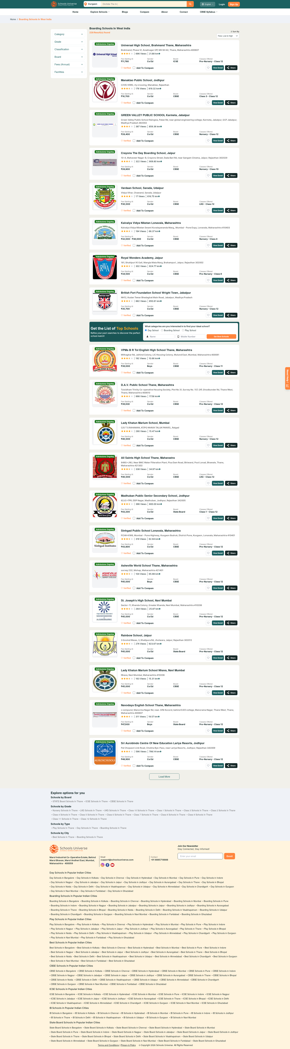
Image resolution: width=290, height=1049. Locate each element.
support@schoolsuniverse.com (117, 859)
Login (222, 4)
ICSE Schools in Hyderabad (116, 994)
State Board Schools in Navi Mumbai (138, 1040)
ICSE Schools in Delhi (218, 998)
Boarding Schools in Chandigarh (66, 914)
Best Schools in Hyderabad (141, 947)
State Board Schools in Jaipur (191, 1031)
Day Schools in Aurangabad (163, 882)
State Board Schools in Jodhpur (223, 1031)
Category (59, 34)
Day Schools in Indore (212, 877)
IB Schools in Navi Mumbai (183, 1017)
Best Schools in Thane (191, 951)
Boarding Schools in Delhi (148, 909)
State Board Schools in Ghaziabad (209, 1040)
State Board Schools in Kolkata (99, 1027)
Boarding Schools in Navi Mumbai (131, 914)
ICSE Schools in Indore (193, 994)
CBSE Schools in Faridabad (123, 984)
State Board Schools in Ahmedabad (68, 1040)
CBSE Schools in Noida (62, 979)
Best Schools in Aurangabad (164, 951)
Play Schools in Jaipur (112, 928)
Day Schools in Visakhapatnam (111, 886)
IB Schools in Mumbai (157, 1013)
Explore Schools (98, 11)
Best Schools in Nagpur (62, 951)
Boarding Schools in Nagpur (92, 905)
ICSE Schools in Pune (168, 994)
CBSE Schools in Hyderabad (145, 970)
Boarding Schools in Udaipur (213, 909)
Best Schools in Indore (215, 947)
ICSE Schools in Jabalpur (63, 998)
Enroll (230, 856)
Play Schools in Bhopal (215, 928)
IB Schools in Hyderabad (133, 1013)
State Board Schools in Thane (65, 1036)
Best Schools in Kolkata (88, 947)
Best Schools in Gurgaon (225, 956)
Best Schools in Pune (192, 947)
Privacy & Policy (128, 1045)
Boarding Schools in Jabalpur (123, 905)
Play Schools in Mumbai (167, 924)
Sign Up (234, 4)
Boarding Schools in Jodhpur (181, 905)
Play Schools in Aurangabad (164, 928)
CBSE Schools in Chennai (117, 970)
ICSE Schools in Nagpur (217, 994)
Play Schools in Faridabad (93, 937)
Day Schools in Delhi (83, 886)
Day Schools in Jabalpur (86, 882)
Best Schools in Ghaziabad (122, 960)
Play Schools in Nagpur (62, 928)
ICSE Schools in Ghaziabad (215, 1002)
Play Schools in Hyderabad (140, 924)
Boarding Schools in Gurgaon (98, 914)
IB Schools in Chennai (108, 1013)
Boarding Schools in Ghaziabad (197, 914)
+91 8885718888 (159, 859)
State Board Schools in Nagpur (126, 1031)
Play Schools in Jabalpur (87, 928)
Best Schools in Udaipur (141, 956)
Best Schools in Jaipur (112, 951)
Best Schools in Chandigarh (197, 956)
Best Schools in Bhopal (216, 951)
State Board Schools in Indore (95, 1031)
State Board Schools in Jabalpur (159, 1031)
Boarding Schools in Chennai (125, 901)
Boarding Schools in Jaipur (152, 905)
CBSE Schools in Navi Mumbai (93, 984)
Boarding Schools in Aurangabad (213, 905)
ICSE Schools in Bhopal (194, 998)
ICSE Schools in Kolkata (89, 994)
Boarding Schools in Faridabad (164, 914)
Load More (164, 776)
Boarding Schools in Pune (216, 901)
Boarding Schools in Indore (64, 905)
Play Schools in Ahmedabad (167, 933)
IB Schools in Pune (179, 1013)
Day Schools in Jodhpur (135, 882)
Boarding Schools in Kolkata (95, 901)
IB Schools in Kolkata (85, 1013)
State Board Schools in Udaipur (198, 1036)
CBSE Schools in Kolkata (90, 970)
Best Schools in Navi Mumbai (65, 960)
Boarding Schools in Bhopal (92, 909)
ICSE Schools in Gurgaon (156, 1002)
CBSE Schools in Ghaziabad (152, 984)
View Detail (218, 67)
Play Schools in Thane (190, 928)
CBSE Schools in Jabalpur (89, 975)
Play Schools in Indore (214, 924)
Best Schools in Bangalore (62, 947)
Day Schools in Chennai (112, 877)
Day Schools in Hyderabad (139, 877)
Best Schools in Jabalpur (87, 951)
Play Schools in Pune (191, 924)
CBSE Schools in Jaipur (116, 975)
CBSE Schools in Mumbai (174, 970)
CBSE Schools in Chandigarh (205, 979)
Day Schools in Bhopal (213, 882)
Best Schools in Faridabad (93, 960)
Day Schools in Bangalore (62, 877)
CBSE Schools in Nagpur (63, 975)
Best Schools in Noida (61, 956)
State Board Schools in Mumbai (200, 1027)
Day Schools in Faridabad (93, 890)
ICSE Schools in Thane (169, 998)
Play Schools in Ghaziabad (121, 937)
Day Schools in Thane (189, 882)
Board (58, 56)
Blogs (125, 11)
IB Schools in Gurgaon (157, 1017)
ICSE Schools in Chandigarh (127, 1002)
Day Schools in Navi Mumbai (64, 890)
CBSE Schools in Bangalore (63, 970)
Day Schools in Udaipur (139, 886)
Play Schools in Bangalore (62, 924)
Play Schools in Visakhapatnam (112, 933)
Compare (144, 11)
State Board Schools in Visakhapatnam (161, 1036)
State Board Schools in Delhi (127, 1036)
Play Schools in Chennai (113, 924)
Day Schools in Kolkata (88, 877)
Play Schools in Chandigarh (197, 933)
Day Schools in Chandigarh (195, 886)
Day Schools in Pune (189, 877)
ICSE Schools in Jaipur (88, 998)
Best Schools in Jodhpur (137, 951)
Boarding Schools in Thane (64, 909)
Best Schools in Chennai (113, 947)
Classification (62, 49)
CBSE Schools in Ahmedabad (174, 979)
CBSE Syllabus (207, 11)
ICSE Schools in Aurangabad (142, 998)
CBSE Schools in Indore (224, 970)
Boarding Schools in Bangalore (64, 901)
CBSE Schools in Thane (199, 975)
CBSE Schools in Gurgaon (63, 984)
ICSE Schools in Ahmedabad (98, 1002)
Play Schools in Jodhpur (136, 928)
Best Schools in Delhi (84, 956)
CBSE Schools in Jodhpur (142, 975)
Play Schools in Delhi (84, 933)
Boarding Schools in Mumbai (187, 901)
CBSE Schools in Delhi (86, 979)
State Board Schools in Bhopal (96, 1036)
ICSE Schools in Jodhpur (114, 998)
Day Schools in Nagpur (62, 882)
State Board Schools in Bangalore (66, 1027)
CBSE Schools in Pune (199, 970)
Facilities (59, 72)
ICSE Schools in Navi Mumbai (185, 1002)
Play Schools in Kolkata (88, 924)
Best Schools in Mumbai (167, 947)
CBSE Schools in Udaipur (146, 979)
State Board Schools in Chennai (131, 1027)
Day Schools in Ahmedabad (166, 886)
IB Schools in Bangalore (61, 1013)
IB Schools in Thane (60, 1017)
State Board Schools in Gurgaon (102, 1040)
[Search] (190, 4)
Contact (184, 11)
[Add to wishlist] (208, 67)
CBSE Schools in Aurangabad (171, 975)
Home (75, 11)
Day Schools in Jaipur (111, 882)
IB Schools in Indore (200, 1013)
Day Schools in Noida (61, 886)
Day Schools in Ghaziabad (120, 890)
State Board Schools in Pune (64, 1031)
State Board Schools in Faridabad (174, 1040)
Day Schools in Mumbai (166, 877)
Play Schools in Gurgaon (224, 933)
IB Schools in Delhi (81, 1017)
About (164, 11)
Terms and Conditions (108, 1045)
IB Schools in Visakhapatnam (107, 1017)
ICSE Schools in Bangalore (62, 994)
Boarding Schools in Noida (120, 909)
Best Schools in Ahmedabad (168, 956)
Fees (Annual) (62, 64)
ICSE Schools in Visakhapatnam (66, 1002)
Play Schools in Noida (61, 933)
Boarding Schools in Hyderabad (156, 901)
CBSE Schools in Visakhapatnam (115, 979)
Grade (58, 41)
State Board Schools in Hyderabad (165, 1027)
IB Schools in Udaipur (133, 1017)
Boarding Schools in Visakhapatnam (180, 909)
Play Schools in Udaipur (140, 933)
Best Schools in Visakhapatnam (112, 956)
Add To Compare (145, 67)
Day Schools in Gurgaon (222, 886)
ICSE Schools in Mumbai (144, 994)
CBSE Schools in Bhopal (224, 975)
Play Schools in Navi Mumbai (65, 937)
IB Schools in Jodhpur (223, 1013)
